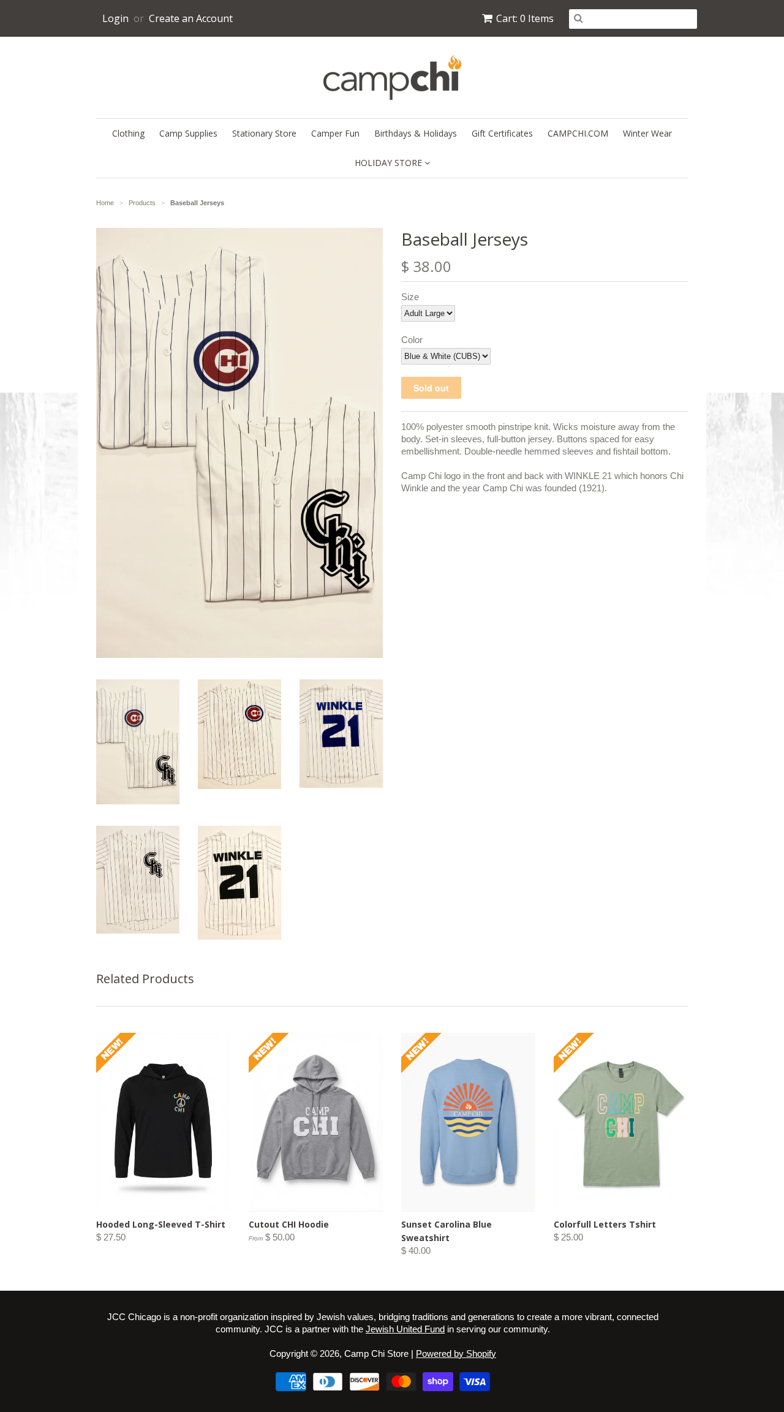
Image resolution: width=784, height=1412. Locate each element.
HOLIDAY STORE (389, 162)
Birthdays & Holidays (415, 133)
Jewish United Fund (405, 1329)
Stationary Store (264, 133)
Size (410, 297)
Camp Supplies (188, 133)
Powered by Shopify (456, 1353)
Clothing (128, 133)
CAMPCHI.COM (578, 133)
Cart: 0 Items (525, 18)
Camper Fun (335, 133)
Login (115, 18)
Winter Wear (647, 133)
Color (412, 339)
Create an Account (191, 18)
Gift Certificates (502, 133)
